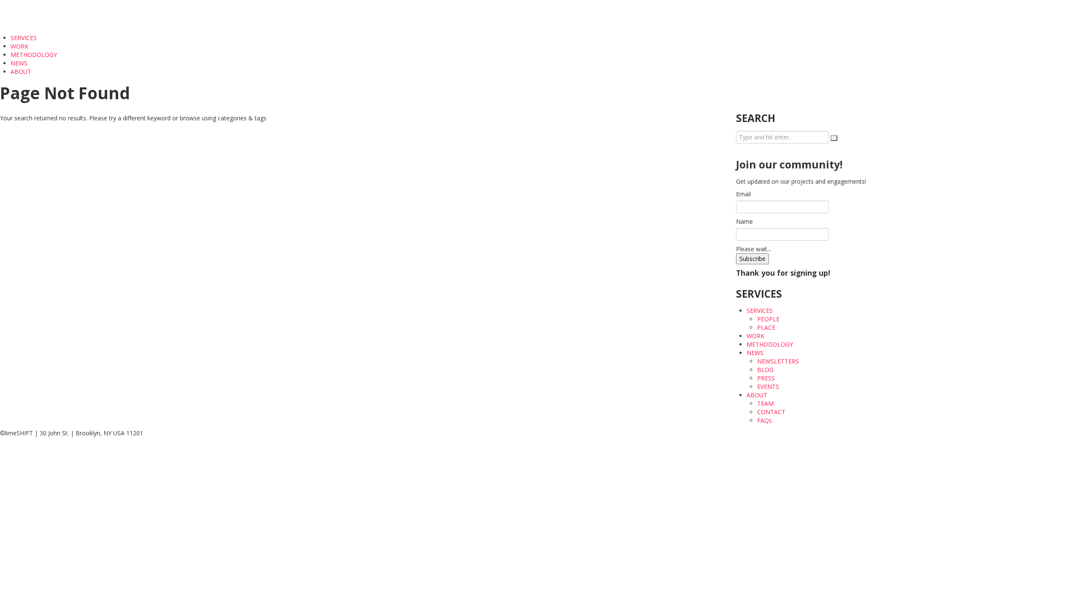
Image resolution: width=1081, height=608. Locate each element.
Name (744, 221)
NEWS (20, 63)
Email (743, 194)
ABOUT (22, 72)
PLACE (766, 327)
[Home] (28, 16)
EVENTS (768, 387)
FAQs (764, 420)
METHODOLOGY (34, 55)
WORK (19, 46)
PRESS (766, 378)
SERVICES (24, 38)
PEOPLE (768, 319)
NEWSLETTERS (778, 361)
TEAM (765, 403)
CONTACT (771, 412)
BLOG (765, 370)
